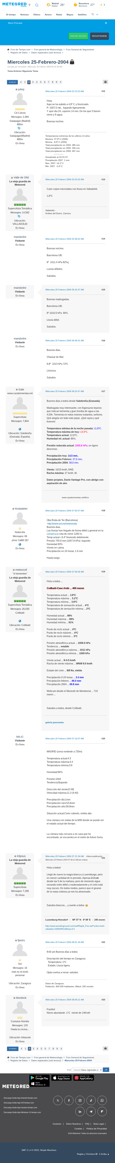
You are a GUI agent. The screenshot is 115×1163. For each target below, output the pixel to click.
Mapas (70, 14)
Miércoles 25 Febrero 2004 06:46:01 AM (65, 340)
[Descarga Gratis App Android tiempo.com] (39, 1078)
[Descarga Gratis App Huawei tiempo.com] (83, 1078)
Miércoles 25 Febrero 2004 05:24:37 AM (65, 289)
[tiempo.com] (15, 5)
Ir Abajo (12, 82)
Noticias (24, 14)
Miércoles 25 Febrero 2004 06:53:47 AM (65, 391)
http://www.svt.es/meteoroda (62, 523)
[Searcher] (37, 5)
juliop (21, 89)
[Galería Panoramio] (20, 621)
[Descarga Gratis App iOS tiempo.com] (61, 1078)
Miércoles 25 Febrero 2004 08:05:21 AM (65, 999)
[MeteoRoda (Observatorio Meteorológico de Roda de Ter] (20, 544)
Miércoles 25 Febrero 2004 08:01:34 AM (65, 942)
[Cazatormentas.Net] (20, 429)
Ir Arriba (12, 1048)
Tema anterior (14, 71)
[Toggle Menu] (106, 23)
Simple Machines (48, 1150)
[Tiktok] (91, 1100)
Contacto (57, 1124)
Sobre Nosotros (73, 1124)
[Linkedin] (80, 1111)
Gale (21, 389)
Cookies (78, 1128)
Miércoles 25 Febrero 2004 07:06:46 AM (65, 572)
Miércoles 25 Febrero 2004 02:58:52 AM (65, 239)
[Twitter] (58, 1100)
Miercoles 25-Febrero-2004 (38, 62)
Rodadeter (21, 508)
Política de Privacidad (96, 1128)
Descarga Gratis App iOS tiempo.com (19, 1103)
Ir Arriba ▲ (104, 1154)
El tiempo (11, 14)
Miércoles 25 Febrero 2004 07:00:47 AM (65, 510)
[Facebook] (69, 1100)
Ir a (69, 1070)
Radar (59, 14)
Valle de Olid (21, 177)
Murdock (21, 997)
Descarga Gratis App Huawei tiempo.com (20, 1108)
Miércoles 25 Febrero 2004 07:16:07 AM (65, 738)
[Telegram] (91, 1111)
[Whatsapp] (102, 1100)
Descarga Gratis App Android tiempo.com (20, 1098)
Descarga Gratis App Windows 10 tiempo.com (22, 1112)
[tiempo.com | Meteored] (16, 1086)
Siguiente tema (30, 71)
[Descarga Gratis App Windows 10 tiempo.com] (39, 1084)
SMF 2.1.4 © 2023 (30, 1150)
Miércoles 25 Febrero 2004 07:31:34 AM (65, 856)
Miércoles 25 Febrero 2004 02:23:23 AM (65, 91)
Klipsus (21, 856)
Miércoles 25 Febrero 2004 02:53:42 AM (65, 179)
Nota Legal (98, 1124)
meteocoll (21, 569)
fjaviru (21, 940)
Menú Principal (15, 23)
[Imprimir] (105, 82)
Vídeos (36, 14)
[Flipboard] (102, 1111)
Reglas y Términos (86, 1154)
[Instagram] (80, 1100)
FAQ (87, 1124)
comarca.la (52, 534)
